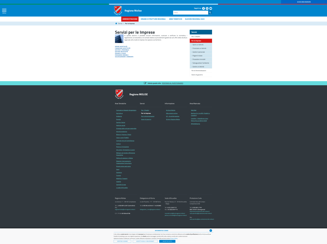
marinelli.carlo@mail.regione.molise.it (175, 213)
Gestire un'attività (121, 52)
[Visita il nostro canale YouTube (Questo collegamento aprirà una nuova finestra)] (210, 8)
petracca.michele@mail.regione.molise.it (176, 215)
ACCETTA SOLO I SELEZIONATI (145, 241)
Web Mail (193, 110)
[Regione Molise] (118, 10)
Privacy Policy (173, 238)
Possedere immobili (122, 55)
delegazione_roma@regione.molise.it (150, 209)
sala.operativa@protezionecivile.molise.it (201, 213)
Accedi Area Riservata (304, 2)
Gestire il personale (122, 50)
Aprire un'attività (121, 46)
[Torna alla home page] (116, 23)
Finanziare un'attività (122, 48)
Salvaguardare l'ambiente (124, 57)
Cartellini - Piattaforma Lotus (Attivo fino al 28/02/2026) (199, 119)
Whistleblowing (195, 124)
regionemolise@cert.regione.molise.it (125, 209)
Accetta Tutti (167, 241)
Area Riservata (195, 103)
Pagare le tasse (120, 53)
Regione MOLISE (138, 94)
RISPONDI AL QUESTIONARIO (172, 83)
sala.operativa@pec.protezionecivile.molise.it (202, 219)
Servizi (120, 23)
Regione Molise (133, 10)
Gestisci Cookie (122, 241)
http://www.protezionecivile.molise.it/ (200, 211)
